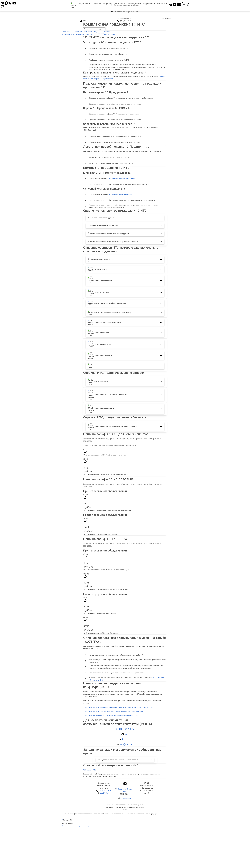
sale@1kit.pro (126, 744)
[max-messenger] (174, 4)
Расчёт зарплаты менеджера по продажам (77, 826)
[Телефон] (10, 2)
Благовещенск (125, 18)
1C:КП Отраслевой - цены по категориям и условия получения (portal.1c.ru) (110, 715)
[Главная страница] (74, 6)
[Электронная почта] (14, 3)
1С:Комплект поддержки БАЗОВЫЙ (121, 179)
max (84, 21)
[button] (125, 218)
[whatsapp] (6, 3)
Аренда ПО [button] (96, 4)
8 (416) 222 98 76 (125, 729)
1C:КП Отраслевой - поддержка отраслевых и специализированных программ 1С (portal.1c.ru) (118, 707)
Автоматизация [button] (134, 4)
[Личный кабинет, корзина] (183, 4)
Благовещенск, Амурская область (126, 12)
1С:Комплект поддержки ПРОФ (120, 194)
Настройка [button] (107, 4)
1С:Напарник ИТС (89, 770)
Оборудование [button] (148, 4)
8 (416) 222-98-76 (125, 21)
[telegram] (2, 2)
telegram (167, 18)
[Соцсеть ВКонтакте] (125, 783)
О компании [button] (161, 4)
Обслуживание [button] (119, 4)
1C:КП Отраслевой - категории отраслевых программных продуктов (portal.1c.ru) (113, 711)
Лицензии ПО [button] (84, 4)
